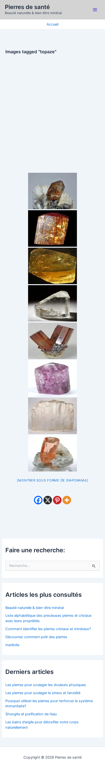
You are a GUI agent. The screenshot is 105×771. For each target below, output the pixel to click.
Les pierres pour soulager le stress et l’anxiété (42, 693)
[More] (67, 500)
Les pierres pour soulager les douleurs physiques (45, 685)
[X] (47, 500)
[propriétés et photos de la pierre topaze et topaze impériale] (52, 453)
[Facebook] (38, 500)
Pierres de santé (27, 6)
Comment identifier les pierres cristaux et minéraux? (48, 629)
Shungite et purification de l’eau (31, 714)
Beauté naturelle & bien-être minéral (34, 608)
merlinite (12, 645)
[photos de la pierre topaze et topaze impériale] (52, 191)
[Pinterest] (57, 500)
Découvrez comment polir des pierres (36, 637)
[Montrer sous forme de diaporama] (52, 480)
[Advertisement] (52, 110)
